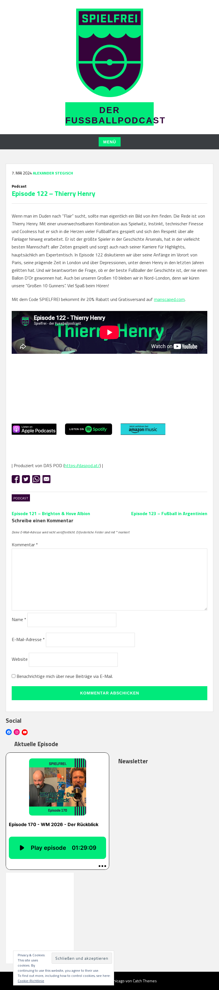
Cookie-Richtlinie (31, 980)
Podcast (20, 498)
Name (19, 619)
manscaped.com (169, 299)
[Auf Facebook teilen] (16, 479)
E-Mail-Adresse (28, 639)
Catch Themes (145, 981)
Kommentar (25, 544)
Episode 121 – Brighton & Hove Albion (51, 513)
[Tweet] (26, 479)
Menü (109, 142)
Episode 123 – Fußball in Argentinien (169, 513)
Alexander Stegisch (53, 173)
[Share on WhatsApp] (36, 479)
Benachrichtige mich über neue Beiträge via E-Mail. (65, 676)
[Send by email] (46, 479)
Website (20, 659)
